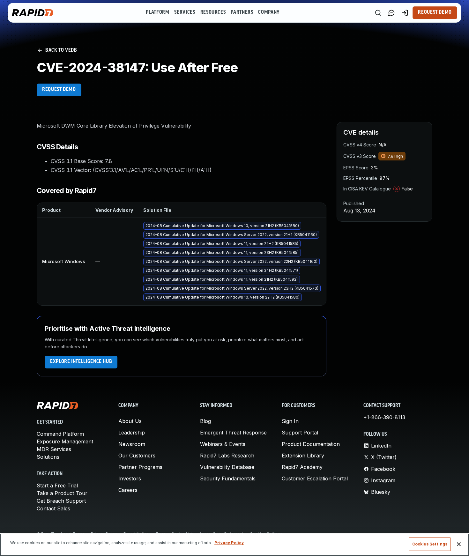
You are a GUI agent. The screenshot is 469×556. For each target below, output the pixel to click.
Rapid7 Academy (302, 467)
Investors (129, 478)
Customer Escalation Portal (315, 478)
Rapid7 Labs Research (227, 455)
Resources (213, 12)
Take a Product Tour (62, 493)
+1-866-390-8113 (384, 417)
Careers (128, 490)
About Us (130, 421)
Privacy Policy (229, 542)
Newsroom (131, 444)
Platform (157, 12)
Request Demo (435, 12)
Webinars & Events (222, 444)
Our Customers (136, 455)
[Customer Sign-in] (405, 13)
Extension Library (303, 455)
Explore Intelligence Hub (81, 361)
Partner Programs (140, 467)
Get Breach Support (61, 501)
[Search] (378, 13)
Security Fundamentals (228, 478)
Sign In (290, 421)
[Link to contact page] (391, 13)
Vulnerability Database (227, 467)
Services (184, 12)
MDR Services (54, 449)
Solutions (48, 457)
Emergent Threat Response (233, 432)
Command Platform (60, 434)
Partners (242, 12)
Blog (205, 421)
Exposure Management (65, 441)
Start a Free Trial (57, 485)
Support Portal (300, 432)
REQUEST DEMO (59, 89)
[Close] (459, 544)
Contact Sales (53, 508)
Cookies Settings (429, 544)
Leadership (131, 432)
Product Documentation (311, 444)
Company (268, 12)
